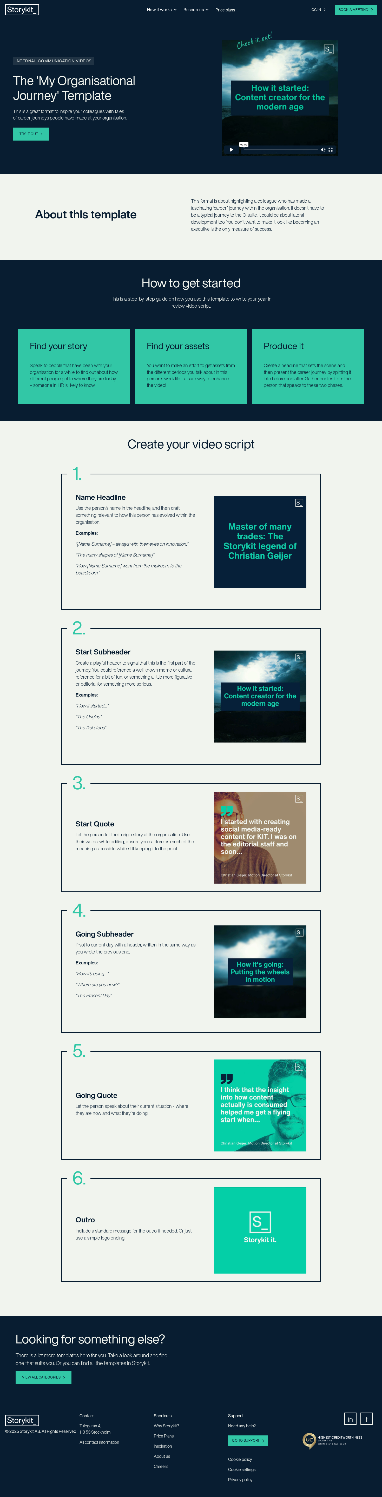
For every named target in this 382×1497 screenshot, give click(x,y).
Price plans (225, 10)
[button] (161, 9)
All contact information (99, 1442)
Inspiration (163, 1446)
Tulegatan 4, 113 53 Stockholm (95, 1429)
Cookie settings (241, 1469)
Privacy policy (240, 1479)
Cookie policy (240, 1459)
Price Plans (164, 1436)
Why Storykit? (166, 1426)
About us (162, 1456)
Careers (161, 1466)
